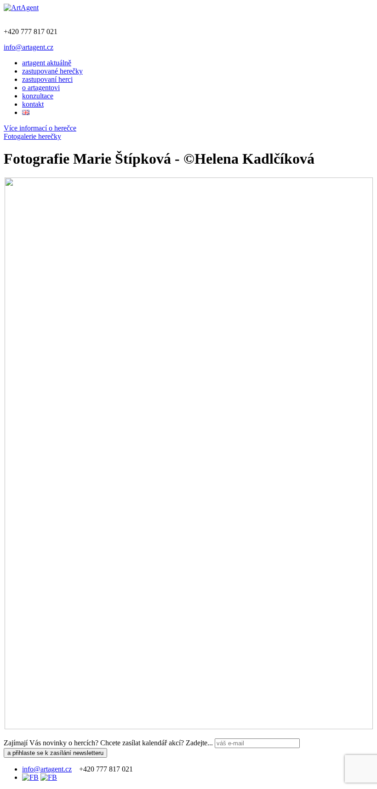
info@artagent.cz (28, 47)
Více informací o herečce (40, 128)
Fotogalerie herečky (32, 136)
